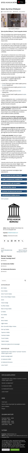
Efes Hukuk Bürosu (10, 3)
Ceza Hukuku (4, 291)
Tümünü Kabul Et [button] (15, 449)
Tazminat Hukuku (5, 335)
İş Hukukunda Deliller (7, 264)
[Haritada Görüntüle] (19, 240)
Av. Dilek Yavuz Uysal (7, 11)
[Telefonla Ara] (22, 240)
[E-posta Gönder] (15, 240)
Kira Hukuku (4, 314)
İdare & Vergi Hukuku (6, 308)
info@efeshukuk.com (11, 434)
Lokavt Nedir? (4, 365)
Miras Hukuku (4, 320)
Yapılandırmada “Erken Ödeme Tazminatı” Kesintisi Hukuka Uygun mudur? (13, 352)
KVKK (2, 317)
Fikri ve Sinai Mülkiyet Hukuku (8, 297)
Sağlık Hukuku (4, 323)
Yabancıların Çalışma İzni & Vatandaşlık (10, 344)
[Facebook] (4, 240)
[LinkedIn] (8, 240)
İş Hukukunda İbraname (8, 269)
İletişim (3, 408)
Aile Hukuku (4, 288)
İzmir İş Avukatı (4, 199)
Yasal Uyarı (4, 402)
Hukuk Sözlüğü (4, 302)
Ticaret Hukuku (4, 338)
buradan (4, 85)
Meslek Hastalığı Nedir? (8, 258)
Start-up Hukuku (5, 329)
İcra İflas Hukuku (5, 305)
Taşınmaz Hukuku (5, 332)
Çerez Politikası (5, 406)
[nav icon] (25, 2)
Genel (2, 299)
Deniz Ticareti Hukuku (6, 294)
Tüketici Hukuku (5, 341)
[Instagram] (11, 240)
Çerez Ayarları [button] (6, 449)
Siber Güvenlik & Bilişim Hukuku (8, 326)
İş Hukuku (22, 11)
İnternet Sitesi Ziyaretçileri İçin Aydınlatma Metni (13, 404)
